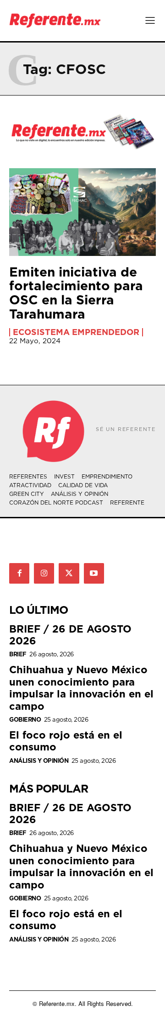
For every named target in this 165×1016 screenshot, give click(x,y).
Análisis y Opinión (38, 761)
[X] (69, 573)
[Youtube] (94, 573)
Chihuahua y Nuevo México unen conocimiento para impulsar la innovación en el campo (81, 687)
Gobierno (25, 719)
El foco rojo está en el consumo (65, 741)
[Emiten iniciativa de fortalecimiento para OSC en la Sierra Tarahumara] (82, 212)
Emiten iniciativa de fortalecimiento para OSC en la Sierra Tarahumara (76, 293)
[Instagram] (44, 573)
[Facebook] (19, 573)
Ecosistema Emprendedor (76, 332)
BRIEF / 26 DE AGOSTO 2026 (70, 635)
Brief (18, 654)
